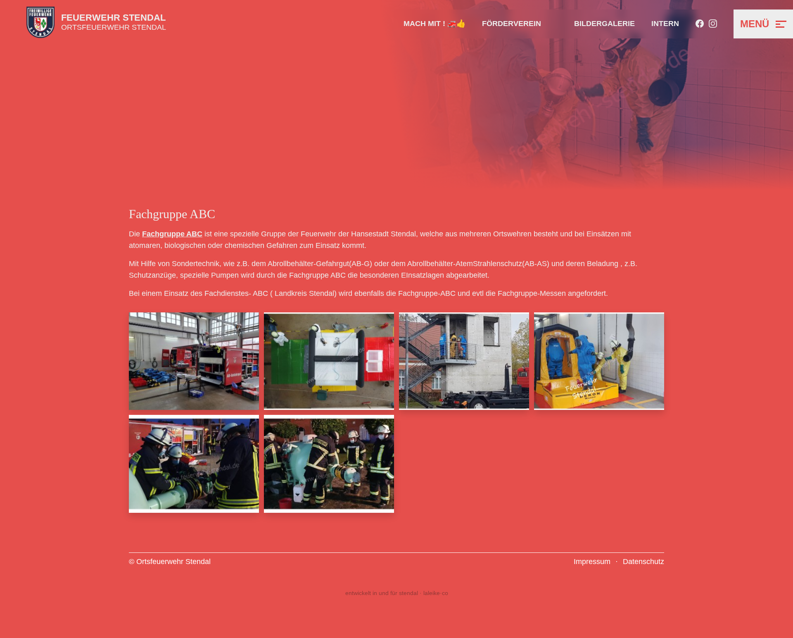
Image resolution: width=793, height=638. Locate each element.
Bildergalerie (604, 23)
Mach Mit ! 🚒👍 (434, 23)
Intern (665, 23)
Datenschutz (643, 561)
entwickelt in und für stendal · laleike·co (396, 593)
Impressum (592, 561)
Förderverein (511, 23)
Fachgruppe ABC (172, 234)
